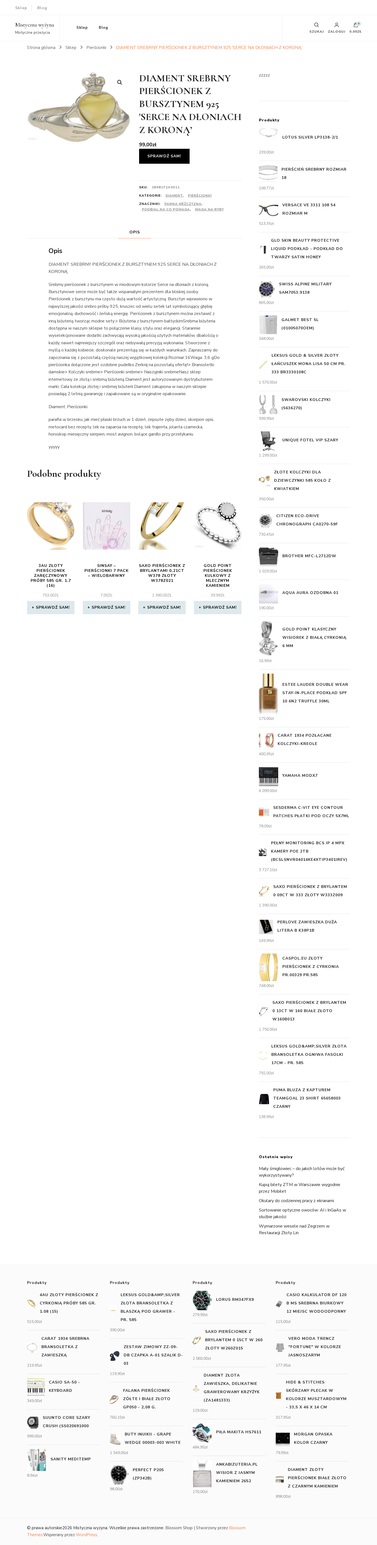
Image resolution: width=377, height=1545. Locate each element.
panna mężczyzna (182, 204)
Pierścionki (200, 195)
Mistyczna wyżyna (34, 25)
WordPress (86, 1535)
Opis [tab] (134, 232)
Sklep (21, 8)
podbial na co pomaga (166, 209)
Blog (42, 8)
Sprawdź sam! (164, 156)
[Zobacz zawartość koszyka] (356, 26)
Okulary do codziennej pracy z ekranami (296, 1201)
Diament (174, 195)
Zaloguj (336, 31)
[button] (120, 82)
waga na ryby (209, 209)
